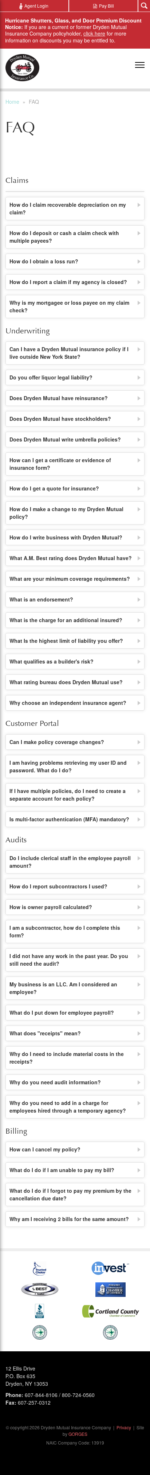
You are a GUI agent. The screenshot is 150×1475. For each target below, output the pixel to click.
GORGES (77, 1434)
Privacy (124, 1427)
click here (94, 33)
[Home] (22, 67)
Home (12, 101)
